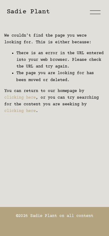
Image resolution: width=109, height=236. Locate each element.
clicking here (20, 97)
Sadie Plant (28, 11)
